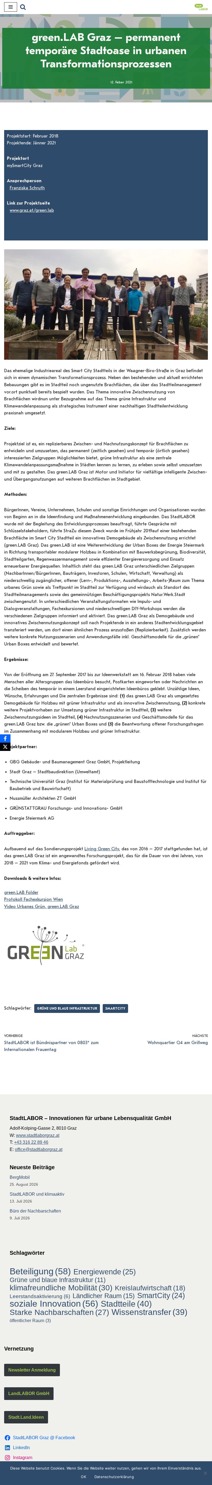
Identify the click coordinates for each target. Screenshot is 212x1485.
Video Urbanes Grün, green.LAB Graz (41, 906)
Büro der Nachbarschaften (35, 1211)
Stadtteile (126, 1303)
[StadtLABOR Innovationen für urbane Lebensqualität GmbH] (201, 7)
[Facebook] (5, 738)
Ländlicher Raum (104, 1295)
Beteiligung (40, 1271)
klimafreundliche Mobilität (61, 1287)
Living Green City (101, 848)
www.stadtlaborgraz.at (37, 1135)
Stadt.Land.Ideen (26, 1417)
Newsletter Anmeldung (32, 1370)
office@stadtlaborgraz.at (38, 1149)
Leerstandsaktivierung (40, 1296)
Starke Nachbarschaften (59, 1312)
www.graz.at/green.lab (32, 210)
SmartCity (115, 1008)
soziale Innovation (54, 1303)
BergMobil (20, 1177)
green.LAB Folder (21, 892)
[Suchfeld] (23, 7)
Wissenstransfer (149, 1312)
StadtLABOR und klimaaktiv (37, 1194)
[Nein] (205, 1473)
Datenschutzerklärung (114, 1477)
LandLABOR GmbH (28, 1393)
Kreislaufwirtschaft (150, 1288)
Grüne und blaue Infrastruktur (67, 1008)
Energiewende (104, 1271)
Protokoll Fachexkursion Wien (33, 899)
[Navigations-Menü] (10, 7)
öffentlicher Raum (30, 1320)
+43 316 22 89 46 (31, 1142)
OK (83, 1477)
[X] (5, 747)
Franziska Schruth (27, 188)
